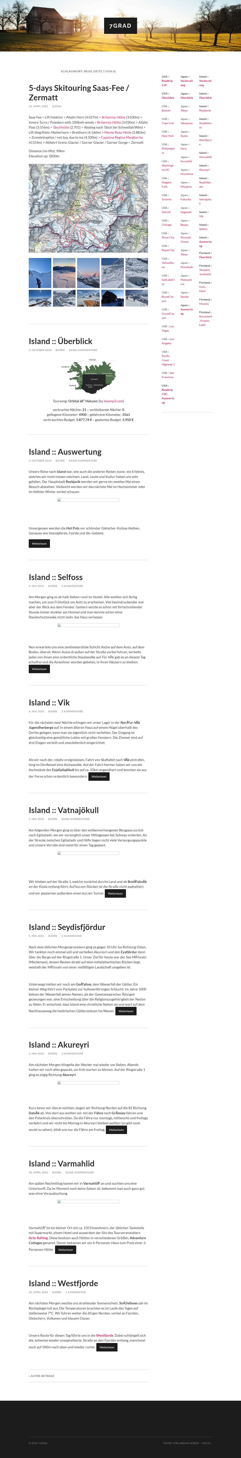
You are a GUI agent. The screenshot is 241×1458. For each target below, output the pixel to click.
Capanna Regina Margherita (122, 137)
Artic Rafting (38, 1238)
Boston (166, 110)
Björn (56, 106)
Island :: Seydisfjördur (67, 927)
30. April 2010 (38, 1172)
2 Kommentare (72, 711)
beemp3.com (113, 401)
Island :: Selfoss (56, 577)
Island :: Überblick (60, 341)
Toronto (166, 199)
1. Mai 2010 (36, 1053)
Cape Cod (168, 123)
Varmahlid (205, 157)
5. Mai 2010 (36, 818)
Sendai (184, 296)
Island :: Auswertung (65, 451)
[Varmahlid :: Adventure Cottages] (88, 1202)
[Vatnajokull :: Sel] (88, 500)
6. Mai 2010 (36, 711)
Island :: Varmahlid (62, 1163)
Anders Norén (189, 1443)
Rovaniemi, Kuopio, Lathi (205, 320)
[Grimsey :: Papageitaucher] (88, 1083)
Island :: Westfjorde (63, 1283)
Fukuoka (185, 199)
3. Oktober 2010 (40, 349)
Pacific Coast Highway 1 (168, 360)
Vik (201, 216)
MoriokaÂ (186, 267)
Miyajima (186, 186)
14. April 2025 (38, 106)
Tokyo (184, 110)
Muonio (204, 303)
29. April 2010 (38, 1292)
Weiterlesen (39, 543)
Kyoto (184, 135)
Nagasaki (186, 212)
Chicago (167, 224)
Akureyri (204, 169)
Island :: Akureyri (59, 1044)
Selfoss (203, 229)
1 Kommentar (72, 935)
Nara (183, 148)
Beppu (184, 224)
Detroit (166, 212)
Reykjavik (205, 110)
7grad (120, 25)
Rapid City (168, 250)
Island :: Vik (49, 702)
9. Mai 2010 (36, 585)
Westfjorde (104, 1335)
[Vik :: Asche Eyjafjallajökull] (88, 626)
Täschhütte (61, 127)
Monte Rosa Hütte (117, 132)
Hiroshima (186, 173)
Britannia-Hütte (114, 117)
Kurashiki (186, 161)
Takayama (186, 123)
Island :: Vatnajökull (64, 810)
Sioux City (168, 237)
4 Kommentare (72, 585)
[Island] (88, 392)
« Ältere (41, 1375)
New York (168, 135)
